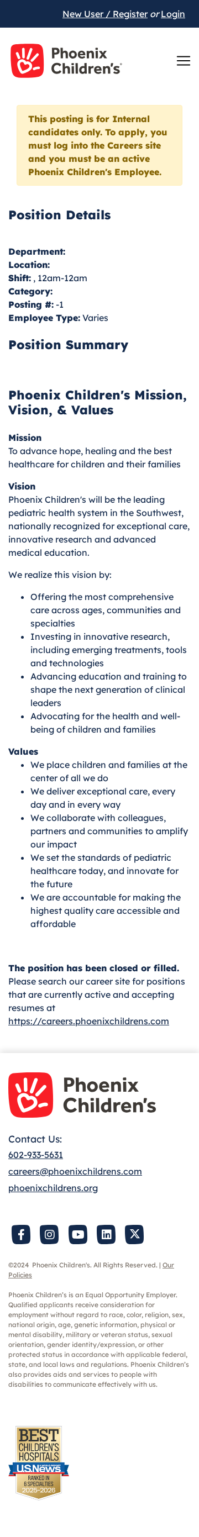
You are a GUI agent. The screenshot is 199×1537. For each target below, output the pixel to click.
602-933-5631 (35, 1154)
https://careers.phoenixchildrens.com (88, 1021)
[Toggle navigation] (183, 61)
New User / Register (105, 13)
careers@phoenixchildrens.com (75, 1171)
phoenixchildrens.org (53, 1187)
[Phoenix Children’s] (66, 61)
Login (173, 13)
